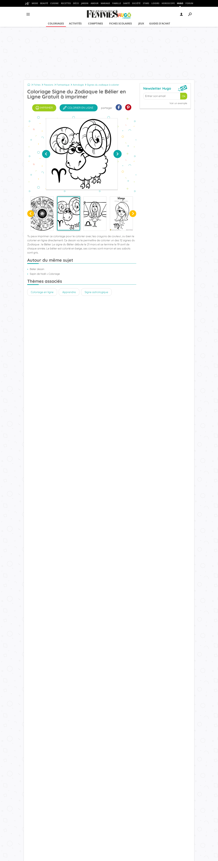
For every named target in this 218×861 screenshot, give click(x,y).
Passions (48, 84)
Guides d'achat (159, 23)
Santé (126, 3)
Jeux (141, 23)
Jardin (84, 3)
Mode (35, 3)
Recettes (66, 3)
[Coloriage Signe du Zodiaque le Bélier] (68, 213)
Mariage (105, 3)
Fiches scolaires (120, 23)
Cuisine (54, 3)
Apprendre (69, 292)
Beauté (44, 3)
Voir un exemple (178, 103)
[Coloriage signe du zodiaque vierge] (121, 213)
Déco (76, 3)
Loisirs (155, 3)
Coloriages (56, 23)
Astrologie (78, 84)
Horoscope (168, 3)
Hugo (180, 3)
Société (136, 3)
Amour (94, 3)
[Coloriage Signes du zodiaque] (42, 213)
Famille (116, 3)
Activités (75, 23)
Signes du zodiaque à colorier (103, 84)
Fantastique (63, 84)
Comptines (95, 23)
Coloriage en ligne (42, 292)
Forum (189, 3)
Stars (146, 3)
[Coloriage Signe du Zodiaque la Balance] (94, 213)
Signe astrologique (96, 292)
